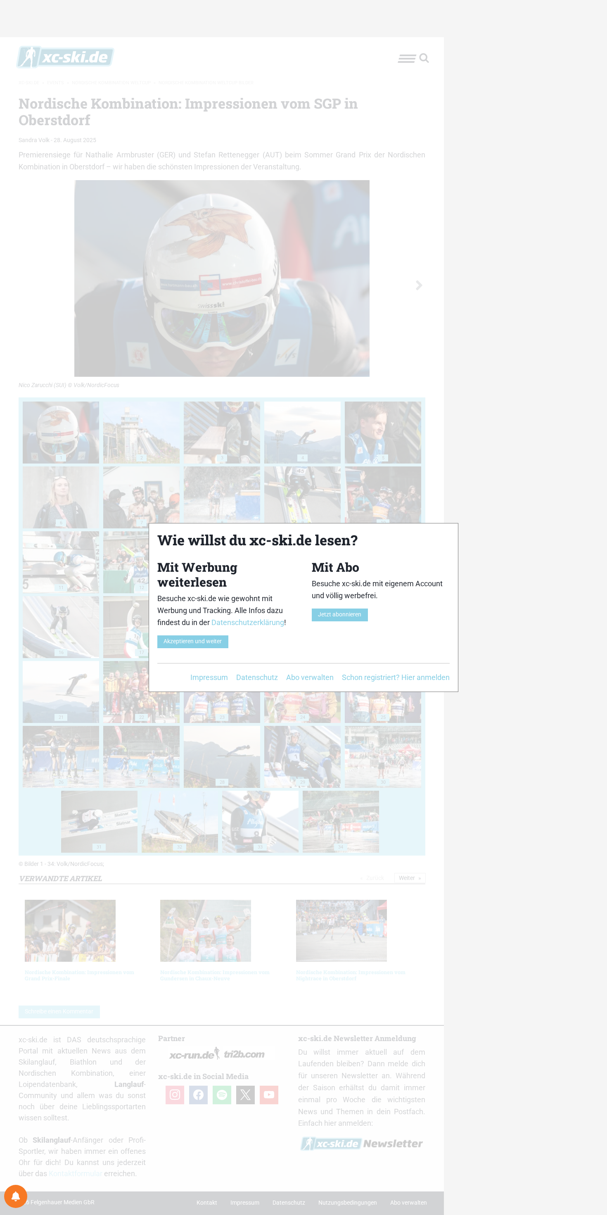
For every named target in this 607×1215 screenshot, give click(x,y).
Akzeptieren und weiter (193, 641)
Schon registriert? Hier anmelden (396, 677)
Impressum (209, 677)
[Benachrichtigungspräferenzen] (15, 1196)
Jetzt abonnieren (339, 614)
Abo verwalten (310, 677)
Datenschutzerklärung (247, 622)
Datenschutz (257, 677)
